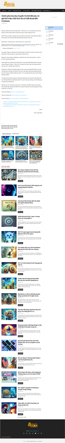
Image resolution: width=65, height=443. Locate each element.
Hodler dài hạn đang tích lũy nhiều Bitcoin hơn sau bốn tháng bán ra (7, 147)
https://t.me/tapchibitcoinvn (18, 91)
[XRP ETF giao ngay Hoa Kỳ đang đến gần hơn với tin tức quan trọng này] (9, 236)
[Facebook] (2, 26)
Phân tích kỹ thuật (17, 10)
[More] (41, 26)
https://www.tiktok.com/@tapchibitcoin (19, 98)
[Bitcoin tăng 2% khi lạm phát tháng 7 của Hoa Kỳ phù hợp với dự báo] (35, 141)
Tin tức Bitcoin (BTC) (12, 13)
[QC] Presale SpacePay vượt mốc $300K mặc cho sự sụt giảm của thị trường (29, 342)
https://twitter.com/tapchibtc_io (19, 95)
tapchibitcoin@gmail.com (34, 430)
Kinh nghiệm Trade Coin (37, 10)
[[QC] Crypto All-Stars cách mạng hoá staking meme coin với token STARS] (9, 377)
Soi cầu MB (39, 441)
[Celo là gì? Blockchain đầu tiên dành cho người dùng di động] (9, 205)
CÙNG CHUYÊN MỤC (6, 133)
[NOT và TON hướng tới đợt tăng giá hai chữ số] (9, 267)
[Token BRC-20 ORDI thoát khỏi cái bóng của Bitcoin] (9, 408)
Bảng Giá (4, 10)
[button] (63, 10)
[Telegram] (6, 26)
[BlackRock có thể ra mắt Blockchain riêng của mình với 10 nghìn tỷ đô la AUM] (9, 299)
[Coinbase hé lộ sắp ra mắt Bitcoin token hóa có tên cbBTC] (21, 155)
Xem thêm (20, 181)
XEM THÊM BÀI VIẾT (21, 417)
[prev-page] (40, 133)
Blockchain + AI (46, 10)
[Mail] (29, 433)
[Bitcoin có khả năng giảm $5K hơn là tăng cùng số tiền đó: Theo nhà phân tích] (35, 155)
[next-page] (41, 133)
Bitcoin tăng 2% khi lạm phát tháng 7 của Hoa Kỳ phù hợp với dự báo (35, 147)
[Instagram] (26, 433)
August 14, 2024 (16, 48)
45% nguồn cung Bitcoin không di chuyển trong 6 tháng (7, 161)
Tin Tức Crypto (26, 10)
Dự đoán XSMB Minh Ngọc (32, 441)
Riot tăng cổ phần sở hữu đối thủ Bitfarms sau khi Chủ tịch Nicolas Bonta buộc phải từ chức (9, 127)
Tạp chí (9, 10)
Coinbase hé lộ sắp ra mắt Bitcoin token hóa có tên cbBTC (21, 161)
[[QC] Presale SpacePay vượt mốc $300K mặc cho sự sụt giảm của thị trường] (9, 345)
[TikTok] (38, 433)
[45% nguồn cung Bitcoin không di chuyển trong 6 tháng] (7, 155)
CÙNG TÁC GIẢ (15, 133)
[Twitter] (4, 26)
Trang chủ (2, 13)
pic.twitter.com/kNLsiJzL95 (30, 45)
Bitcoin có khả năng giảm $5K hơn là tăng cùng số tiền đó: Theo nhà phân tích (35, 162)
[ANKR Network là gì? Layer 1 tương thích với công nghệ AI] (9, 221)
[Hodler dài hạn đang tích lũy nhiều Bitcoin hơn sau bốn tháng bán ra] (7, 141)
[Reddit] (32, 433)
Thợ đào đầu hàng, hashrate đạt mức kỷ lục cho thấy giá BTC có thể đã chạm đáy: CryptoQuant (21, 147)
